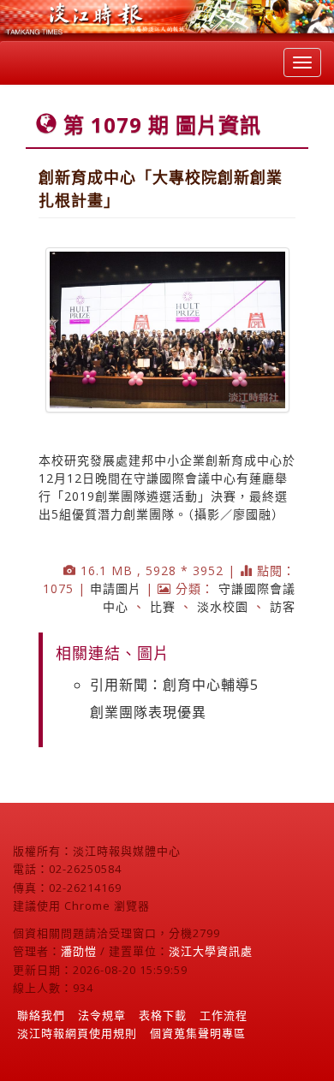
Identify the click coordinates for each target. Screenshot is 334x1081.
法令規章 (102, 1015)
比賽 (163, 606)
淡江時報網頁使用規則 (77, 1033)
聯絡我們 (41, 1015)
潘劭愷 (79, 951)
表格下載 (163, 1015)
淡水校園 (222, 606)
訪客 (282, 606)
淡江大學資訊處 (211, 951)
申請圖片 (115, 588)
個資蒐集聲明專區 (198, 1033)
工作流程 (224, 1015)
